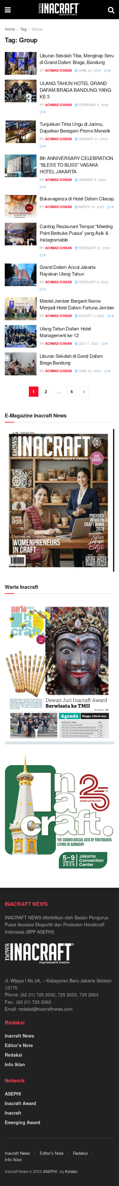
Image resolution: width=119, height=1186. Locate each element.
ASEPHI (13, 1093)
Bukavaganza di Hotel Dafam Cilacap (77, 198)
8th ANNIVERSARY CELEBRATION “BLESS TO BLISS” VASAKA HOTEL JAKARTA (76, 165)
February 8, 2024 (93, 105)
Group (37, 29)
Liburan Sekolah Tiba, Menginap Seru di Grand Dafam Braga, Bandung (77, 58)
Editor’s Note (19, 1045)
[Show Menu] (8, 9)
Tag (23, 29)
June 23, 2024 (89, 70)
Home (10, 29)
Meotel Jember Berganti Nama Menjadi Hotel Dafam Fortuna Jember (77, 304)
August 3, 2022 (91, 316)
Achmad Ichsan (58, 70)
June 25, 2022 (89, 371)
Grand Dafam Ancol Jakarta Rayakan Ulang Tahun (68, 270)
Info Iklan (15, 1064)
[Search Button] (111, 9)
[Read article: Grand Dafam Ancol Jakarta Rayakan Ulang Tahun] (20, 275)
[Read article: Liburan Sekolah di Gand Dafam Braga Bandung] (20, 363)
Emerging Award (22, 1122)
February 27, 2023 (94, 248)
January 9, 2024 (92, 179)
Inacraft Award (20, 1103)
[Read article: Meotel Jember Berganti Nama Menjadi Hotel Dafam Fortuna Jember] (20, 308)
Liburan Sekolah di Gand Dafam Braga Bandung (71, 359)
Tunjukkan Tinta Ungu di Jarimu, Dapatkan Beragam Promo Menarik (75, 127)
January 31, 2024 (93, 139)
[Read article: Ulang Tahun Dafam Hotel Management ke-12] (20, 336)
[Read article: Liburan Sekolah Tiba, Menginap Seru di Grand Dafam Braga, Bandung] (20, 63)
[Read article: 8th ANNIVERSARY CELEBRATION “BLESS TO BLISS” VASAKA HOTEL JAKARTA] (20, 166)
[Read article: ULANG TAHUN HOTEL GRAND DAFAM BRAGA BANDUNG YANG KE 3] (20, 91)
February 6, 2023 (93, 282)
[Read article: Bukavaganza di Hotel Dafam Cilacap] (20, 206)
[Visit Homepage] (59, 9)
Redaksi (13, 1055)
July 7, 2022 (88, 343)
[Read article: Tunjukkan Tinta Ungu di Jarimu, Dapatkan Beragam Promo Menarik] (20, 131)
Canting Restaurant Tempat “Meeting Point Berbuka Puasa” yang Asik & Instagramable (76, 233)
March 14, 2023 (91, 207)
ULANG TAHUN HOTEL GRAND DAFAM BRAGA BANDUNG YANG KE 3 (75, 90)
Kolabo (71, 1171)
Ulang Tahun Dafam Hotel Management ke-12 (65, 331)
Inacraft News (19, 1035)
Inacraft (13, 1113)
